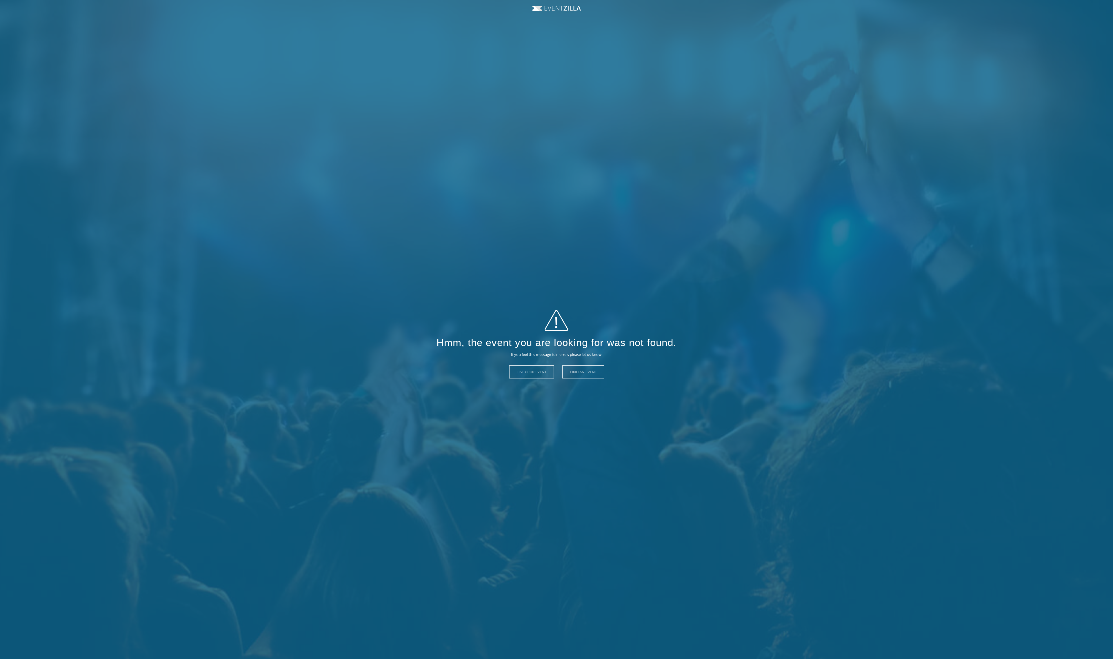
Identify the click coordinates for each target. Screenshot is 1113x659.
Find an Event (583, 371)
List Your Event (532, 371)
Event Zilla (556, 8)
